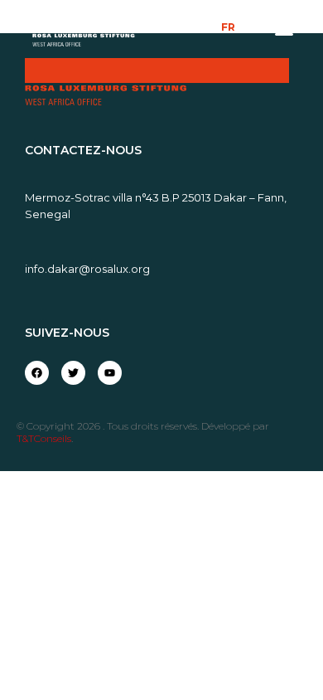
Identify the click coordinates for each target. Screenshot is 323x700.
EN (252, 27)
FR (228, 27)
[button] (284, 31)
